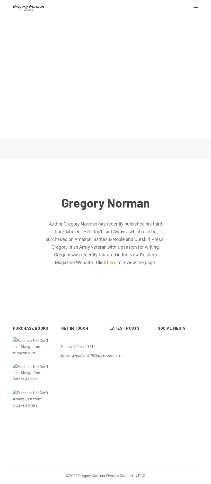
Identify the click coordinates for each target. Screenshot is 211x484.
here (111, 262)
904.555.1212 (84, 347)
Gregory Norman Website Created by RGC (111, 476)
